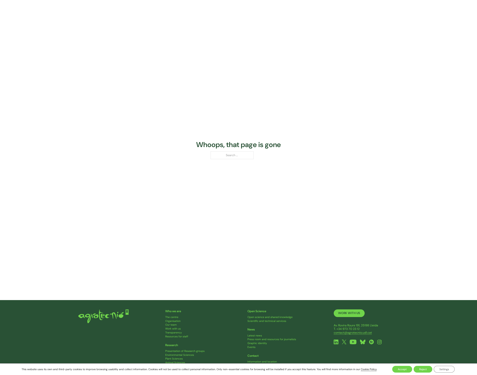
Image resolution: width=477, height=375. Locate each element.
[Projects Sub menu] (299, 13)
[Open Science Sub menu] (333, 13)
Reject (423, 369)
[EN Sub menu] (396, 12)
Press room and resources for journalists (271, 339)
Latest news (254, 335)
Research (263, 13)
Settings (444, 369)
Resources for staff (176, 336)
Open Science (320, 13)
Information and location (262, 361)
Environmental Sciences (179, 355)
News (348, 13)
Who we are (234, 13)
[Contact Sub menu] (382, 13)
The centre (171, 317)
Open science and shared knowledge (270, 317)
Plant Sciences (174, 358)
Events (251, 347)
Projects (290, 13)
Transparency (173, 332)
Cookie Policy (369, 369)
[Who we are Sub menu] (245, 13)
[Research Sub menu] (273, 13)
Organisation (173, 321)
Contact (372, 13)
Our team (171, 324)
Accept (402, 369)
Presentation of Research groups (185, 351)
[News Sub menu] (355, 13)
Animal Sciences (175, 362)
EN (392, 13)
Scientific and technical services (266, 321)
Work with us (173, 328)
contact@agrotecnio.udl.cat (353, 333)
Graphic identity (257, 343)
